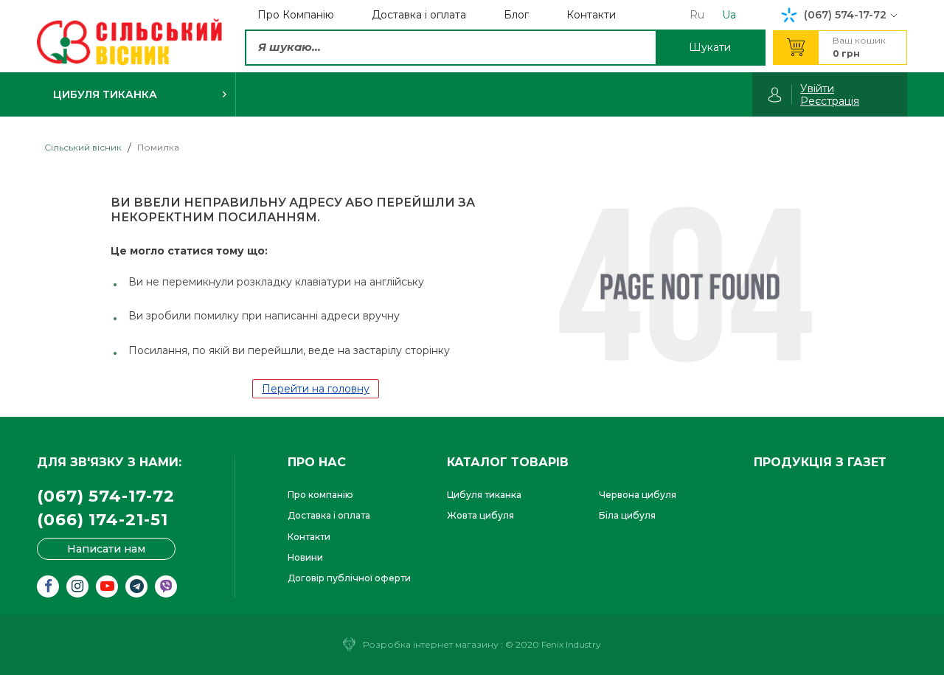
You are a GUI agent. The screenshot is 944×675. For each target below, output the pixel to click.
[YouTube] (107, 586)
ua (729, 14)
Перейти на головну (315, 388)
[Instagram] (77, 586)
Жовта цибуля (480, 515)
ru (697, 14)
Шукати (710, 47)
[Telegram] (136, 586)
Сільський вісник (83, 147)
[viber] (166, 586)
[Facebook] (48, 586)
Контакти (309, 536)
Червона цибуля (637, 494)
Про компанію (320, 494)
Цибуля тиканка (484, 494)
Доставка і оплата (329, 515)
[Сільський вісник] (129, 42)
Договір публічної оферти (349, 578)
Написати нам (106, 548)
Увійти (817, 88)
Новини (305, 557)
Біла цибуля (627, 515)
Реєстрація (829, 101)
